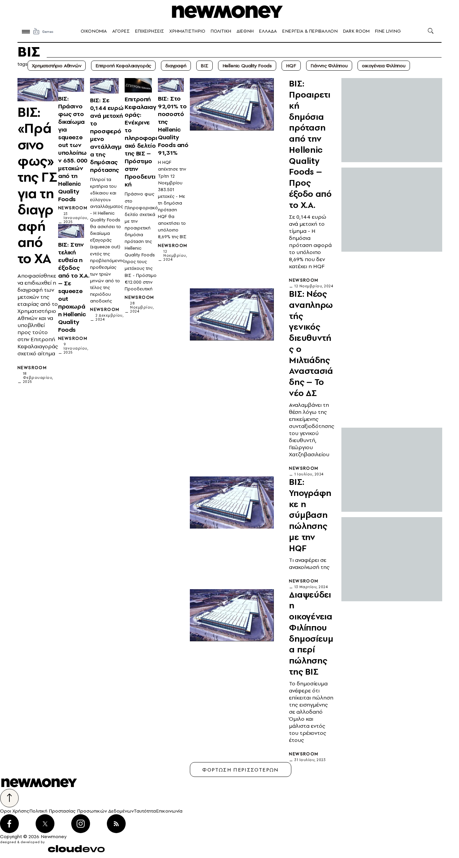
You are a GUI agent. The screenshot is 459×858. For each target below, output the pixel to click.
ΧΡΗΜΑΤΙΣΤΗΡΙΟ (187, 31)
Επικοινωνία (169, 811)
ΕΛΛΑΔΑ (268, 31)
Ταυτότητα (145, 811)
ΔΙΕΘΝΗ (245, 31)
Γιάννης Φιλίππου (329, 65)
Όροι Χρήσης (14, 811)
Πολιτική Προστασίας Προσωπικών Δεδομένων (81, 811)
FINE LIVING (388, 31)
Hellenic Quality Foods (247, 65)
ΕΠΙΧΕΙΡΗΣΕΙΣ (149, 31)
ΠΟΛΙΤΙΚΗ (221, 31)
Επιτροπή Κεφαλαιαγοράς (123, 65)
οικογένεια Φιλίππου (384, 65)
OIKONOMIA (94, 31)
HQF (291, 65)
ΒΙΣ (204, 65)
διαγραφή (175, 65)
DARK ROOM (356, 31)
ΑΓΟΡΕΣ (121, 31)
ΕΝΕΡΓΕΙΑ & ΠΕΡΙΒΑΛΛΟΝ (310, 31)
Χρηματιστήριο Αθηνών (56, 65)
